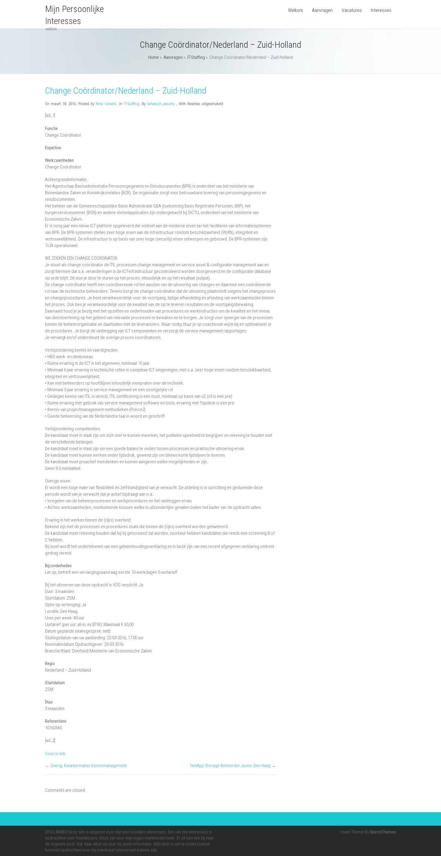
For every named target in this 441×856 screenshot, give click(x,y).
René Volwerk (106, 103)
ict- (160, 103)
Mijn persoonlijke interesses (74, 15)
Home (153, 57)
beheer (152, 103)
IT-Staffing (196, 57)
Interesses (381, 10)
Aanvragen (322, 10)
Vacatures (352, 10)
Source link (55, 753)
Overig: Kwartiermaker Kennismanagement (88, 765)
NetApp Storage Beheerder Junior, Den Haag (230, 765)
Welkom (295, 10)
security (169, 103)
